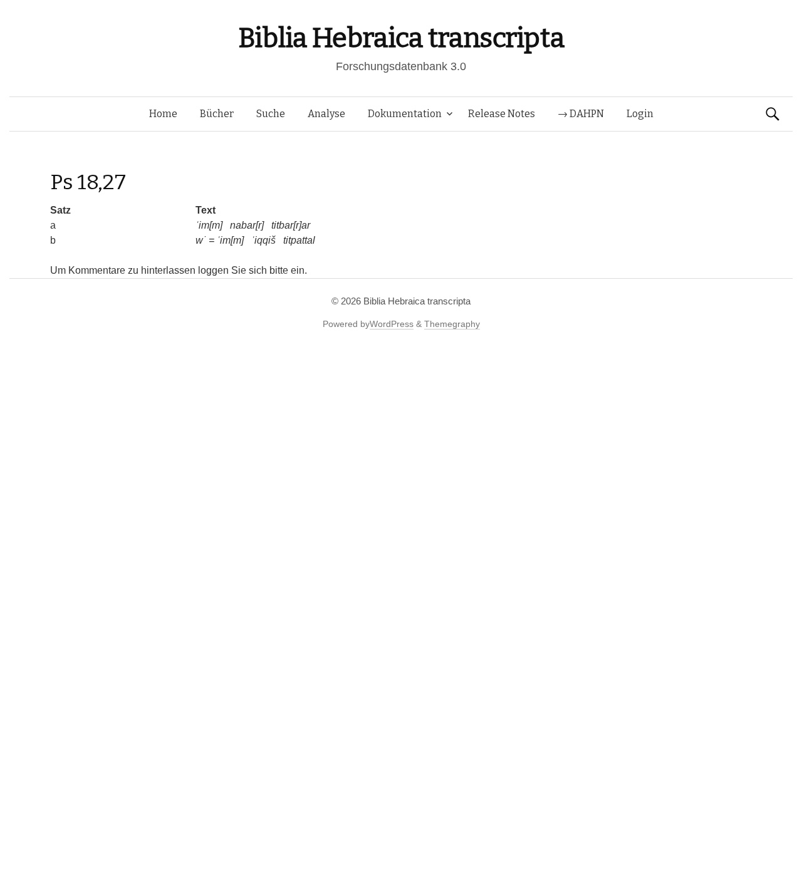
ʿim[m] (208, 225)
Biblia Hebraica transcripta (401, 38)
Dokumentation (405, 114)
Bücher (217, 114)
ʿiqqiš (263, 240)
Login (640, 114)
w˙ (200, 240)
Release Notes (501, 114)
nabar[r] (247, 225)
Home (163, 114)
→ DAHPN (581, 114)
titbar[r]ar (290, 225)
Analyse (326, 114)
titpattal (299, 240)
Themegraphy (452, 324)
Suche (270, 114)
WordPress (392, 324)
